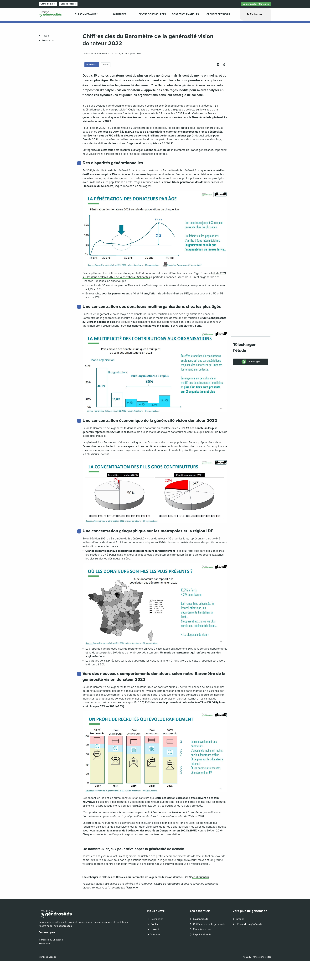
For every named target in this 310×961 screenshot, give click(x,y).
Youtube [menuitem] (155, 934)
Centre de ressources (167, 883)
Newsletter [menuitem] (156, 919)
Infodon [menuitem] (240, 919)
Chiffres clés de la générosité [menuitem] (209, 924)
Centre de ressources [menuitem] (152, 14)
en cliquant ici (200, 877)
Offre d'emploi (48, 3)
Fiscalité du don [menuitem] (202, 929)
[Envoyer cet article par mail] (224, 64)
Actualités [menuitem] (119, 14)
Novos (185, 128)
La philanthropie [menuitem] (202, 934)
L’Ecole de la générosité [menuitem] (249, 924)
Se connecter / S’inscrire (256, 4)
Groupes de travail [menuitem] (218, 14)
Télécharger (254, 361)
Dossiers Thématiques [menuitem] (185, 14)
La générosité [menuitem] (200, 919)
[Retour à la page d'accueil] (85, 913)
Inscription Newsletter (125, 887)
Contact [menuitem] (154, 924)
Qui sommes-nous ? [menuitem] (86, 14)
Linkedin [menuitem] (155, 929)
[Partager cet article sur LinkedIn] (218, 64)
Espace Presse (68, 3)
